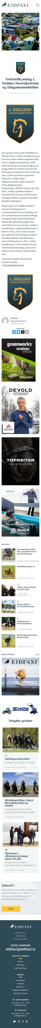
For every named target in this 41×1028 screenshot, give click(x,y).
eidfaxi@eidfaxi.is (20, 949)
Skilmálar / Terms (20, 993)
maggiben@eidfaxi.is (17, 323)
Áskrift (37, 654)
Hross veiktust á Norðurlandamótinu (25, 605)
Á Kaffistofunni (20, 968)
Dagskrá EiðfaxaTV (20, 990)
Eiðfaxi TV (20, 987)
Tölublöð (20, 983)
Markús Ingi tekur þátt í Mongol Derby (27, 636)
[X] (23, 332)
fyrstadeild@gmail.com (13, 265)
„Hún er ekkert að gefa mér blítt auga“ (26, 588)
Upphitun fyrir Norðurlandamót (24, 622)
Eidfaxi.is (15, 4)
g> (2, 538)
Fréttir (20, 961)
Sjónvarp (20, 965)
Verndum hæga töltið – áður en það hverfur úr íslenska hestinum (27, 551)
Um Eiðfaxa (20, 980)
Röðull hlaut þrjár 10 (26, 566)
